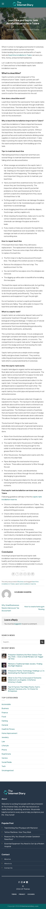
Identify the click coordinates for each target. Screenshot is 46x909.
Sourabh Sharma (33, 29)
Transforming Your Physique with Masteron (21, 828)
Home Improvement (9, 733)
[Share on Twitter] (21, 574)
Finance (5, 712)
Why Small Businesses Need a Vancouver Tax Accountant (10, 608)
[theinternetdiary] (23, 3)
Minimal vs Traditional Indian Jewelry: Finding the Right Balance (25, 665)
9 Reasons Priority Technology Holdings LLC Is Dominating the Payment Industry (26, 672)
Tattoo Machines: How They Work (17, 832)
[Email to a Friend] (25, 574)
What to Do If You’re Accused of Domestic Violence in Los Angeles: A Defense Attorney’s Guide (24, 680)
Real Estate (6, 754)
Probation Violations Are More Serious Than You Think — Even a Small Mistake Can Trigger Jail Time (25, 657)
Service (5, 758)
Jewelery (5, 737)
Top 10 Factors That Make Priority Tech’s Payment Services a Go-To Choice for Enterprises (24, 689)
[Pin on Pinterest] (29, 574)
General (5, 725)
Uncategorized (7, 770)
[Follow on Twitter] (24, 882)
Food (4, 716)
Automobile (6, 704)
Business (23, 17)
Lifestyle (5, 745)
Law (3, 741)
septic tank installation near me (25, 584)
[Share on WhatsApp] (13, 574)
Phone (4, 750)
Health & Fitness (8, 729)
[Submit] (42, 642)
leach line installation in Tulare (20, 55)
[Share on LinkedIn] (32, 574)
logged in (18, 624)
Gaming (5, 721)
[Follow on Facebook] (19, 882)
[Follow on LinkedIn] (27, 882)
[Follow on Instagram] (22, 882)
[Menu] (3, 3)
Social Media (7, 762)
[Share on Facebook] (17, 574)
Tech (4, 766)
